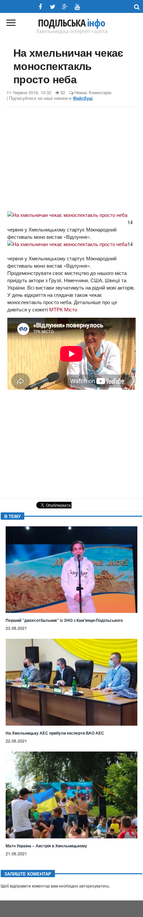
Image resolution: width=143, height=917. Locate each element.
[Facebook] (40, 7)
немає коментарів (92, 92)
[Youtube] (77, 7)
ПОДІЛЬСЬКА (71, 23)
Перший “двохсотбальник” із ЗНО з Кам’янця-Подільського (64, 620)
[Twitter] (53, 7)
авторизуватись (94, 886)
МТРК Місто (63, 309)
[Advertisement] (71, 160)
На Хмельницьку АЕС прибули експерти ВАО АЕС (55, 733)
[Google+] (65, 7)
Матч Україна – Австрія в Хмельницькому (46, 846)
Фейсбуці (83, 98)
